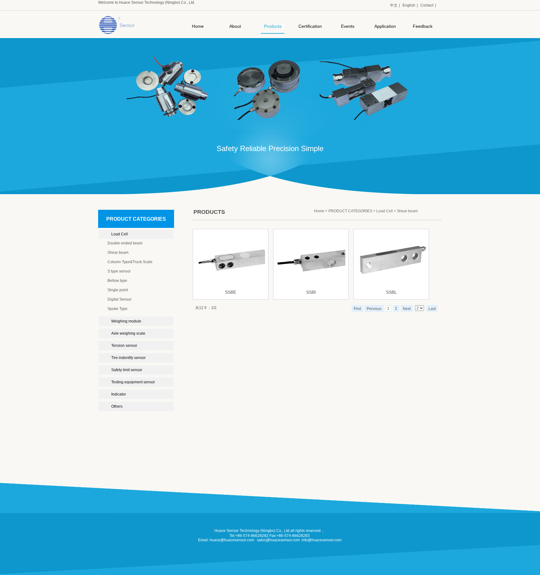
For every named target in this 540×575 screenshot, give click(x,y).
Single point (118, 290)
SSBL (391, 292)
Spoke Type (118, 309)
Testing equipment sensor (133, 382)
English (408, 5)
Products (273, 26)
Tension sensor (124, 345)
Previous (374, 309)
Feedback (422, 26)
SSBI (311, 292)
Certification (310, 26)
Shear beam (118, 252)
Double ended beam (125, 243)
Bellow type (117, 280)
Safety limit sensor (126, 370)
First (357, 309)
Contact (426, 5)
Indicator (118, 394)
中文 (394, 5)
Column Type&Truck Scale (130, 262)
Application (385, 26)
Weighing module (126, 321)
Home (198, 26)
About (235, 26)
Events (347, 26)
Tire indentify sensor (128, 358)
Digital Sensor (120, 299)
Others (116, 406)
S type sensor (119, 271)
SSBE (230, 292)
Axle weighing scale (128, 333)
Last (432, 309)
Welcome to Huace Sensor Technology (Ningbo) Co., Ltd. (146, 2)
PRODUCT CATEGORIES (350, 211)
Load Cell (119, 234)
